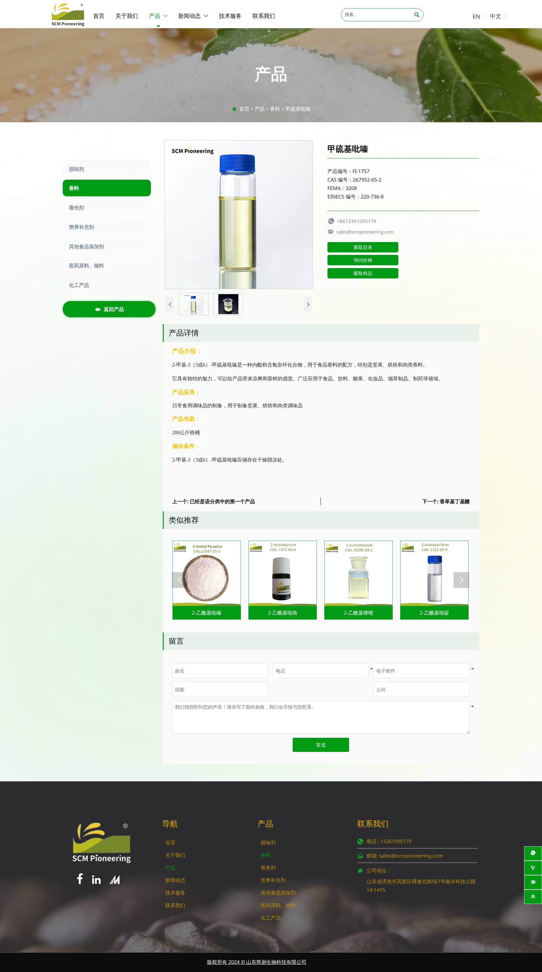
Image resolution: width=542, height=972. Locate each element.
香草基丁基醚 (455, 501)
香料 (275, 108)
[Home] (68, 14)
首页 (244, 108)
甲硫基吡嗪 (298, 108)
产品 (260, 108)
